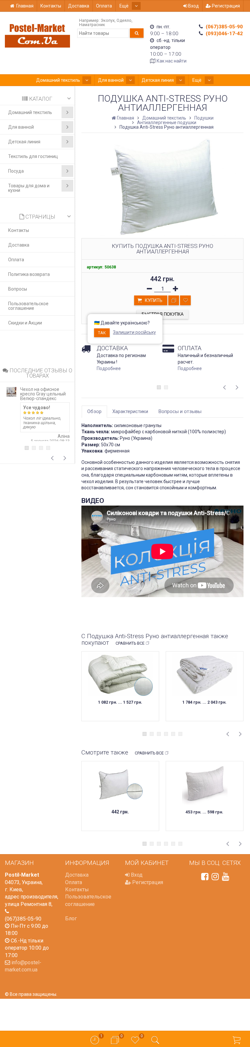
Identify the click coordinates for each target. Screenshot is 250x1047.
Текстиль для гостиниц (33, 156)
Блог (71, 918)
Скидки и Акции (25, 322)
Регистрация (225, 5)
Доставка (78, 5)
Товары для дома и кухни (28, 188)
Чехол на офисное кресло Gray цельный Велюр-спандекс (43, 394)
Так (102, 332)
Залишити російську (134, 332)
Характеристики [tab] (130, 411)
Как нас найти (172, 61)
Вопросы (17, 289)
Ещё (124, 5)
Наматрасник (92, 24)
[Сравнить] (173, 300)
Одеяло (124, 20)
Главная (25, 5)
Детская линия (158, 80)
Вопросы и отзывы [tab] (180, 411)
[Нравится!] (185, 300)
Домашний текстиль (58, 80)
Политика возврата (29, 274)
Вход (193, 5)
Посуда (16, 171)
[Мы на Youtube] (225, 876)
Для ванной (111, 80)
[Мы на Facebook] (204, 876)
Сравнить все (130, 643)
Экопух (108, 20)
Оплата (104, 5)
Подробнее (109, 368)
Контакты (50, 5)
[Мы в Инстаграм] (215, 876)
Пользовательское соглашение (28, 306)
